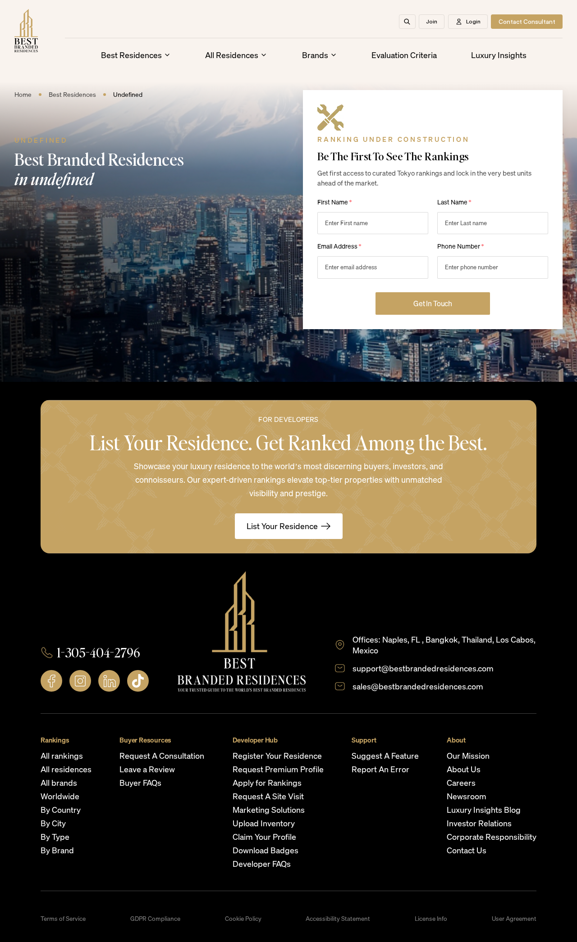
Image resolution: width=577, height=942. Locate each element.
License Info (431, 919)
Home (23, 94)
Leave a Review (147, 769)
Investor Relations (479, 823)
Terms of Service (63, 919)
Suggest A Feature (385, 755)
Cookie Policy (243, 919)
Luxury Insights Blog (484, 809)
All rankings (62, 755)
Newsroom (466, 796)
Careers (461, 782)
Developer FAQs (262, 863)
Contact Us (466, 850)
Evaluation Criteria (404, 55)
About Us (464, 769)
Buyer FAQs (140, 782)
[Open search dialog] (407, 21)
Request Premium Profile (278, 769)
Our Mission (468, 755)
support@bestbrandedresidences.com (423, 668)
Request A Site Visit (268, 796)
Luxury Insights (499, 55)
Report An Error (380, 769)
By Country (61, 809)
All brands (59, 782)
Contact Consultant (527, 21)
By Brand (57, 850)
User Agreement (514, 919)
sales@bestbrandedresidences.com (418, 686)
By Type (55, 836)
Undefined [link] (127, 94)
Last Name (454, 202)
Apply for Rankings (267, 782)
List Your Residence (282, 526)
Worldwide (60, 796)
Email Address (339, 246)
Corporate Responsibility (491, 836)
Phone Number (460, 246)
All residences (66, 769)
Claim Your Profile (264, 836)
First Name (334, 202)
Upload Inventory (264, 823)
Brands (315, 55)
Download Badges (265, 850)
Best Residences (131, 55)
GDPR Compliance (155, 919)
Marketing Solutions (269, 809)
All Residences (231, 55)
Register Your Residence (277, 755)
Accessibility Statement (338, 919)
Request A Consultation (161, 755)
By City (53, 823)
